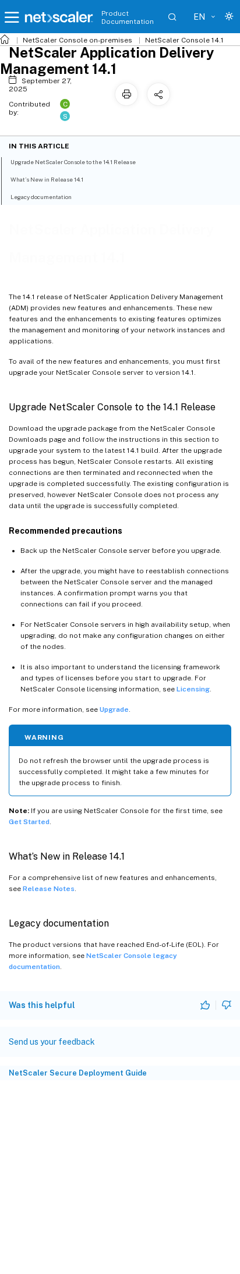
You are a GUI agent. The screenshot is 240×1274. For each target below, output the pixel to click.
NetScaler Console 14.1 (184, 40)
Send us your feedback (52, 1041)
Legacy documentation (41, 196)
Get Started (29, 822)
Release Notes (49, 889)
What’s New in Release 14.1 (46, 179)
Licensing (193, 689)
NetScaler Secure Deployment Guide (78, 1073)
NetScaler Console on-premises (77, 40)
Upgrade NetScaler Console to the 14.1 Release (73, 161)
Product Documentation (127, 17)
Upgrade (114, 709)
